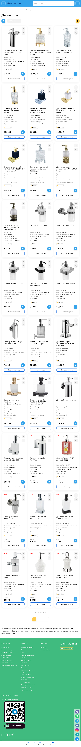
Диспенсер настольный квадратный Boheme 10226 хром (39, 169)
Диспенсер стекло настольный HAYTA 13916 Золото (66, 169)
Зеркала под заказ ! (7, 663)
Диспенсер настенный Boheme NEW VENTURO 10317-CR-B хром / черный (39, 112)
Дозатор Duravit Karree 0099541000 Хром (39, 343)
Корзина (43, 647)
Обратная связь (6, 660)
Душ (22, 652)
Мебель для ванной (27, 647)
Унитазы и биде (26, 660)
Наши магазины (6, 652)
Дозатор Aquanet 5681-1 (13, 283)
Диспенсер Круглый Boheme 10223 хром (64, 51)
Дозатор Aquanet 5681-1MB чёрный (39, 284)
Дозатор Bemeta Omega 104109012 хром (13, 343)
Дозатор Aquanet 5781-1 (66, 283)
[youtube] (12, 735)
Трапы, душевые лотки (28, 677)
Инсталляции (25, 665)
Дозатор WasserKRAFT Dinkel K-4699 (39, 576)
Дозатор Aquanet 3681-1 (39, 225)
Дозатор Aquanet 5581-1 (66, 225)
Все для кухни (25, 682)
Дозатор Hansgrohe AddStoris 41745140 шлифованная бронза (12, 402)
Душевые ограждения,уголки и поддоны (28, 670)
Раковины (24, 663)
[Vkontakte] (3, 735)
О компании (5, 647)
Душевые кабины (26, 674)
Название (12, 21)
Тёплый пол (24, 680)
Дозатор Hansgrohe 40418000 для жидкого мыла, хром (65, 344)
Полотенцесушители (27, 655)
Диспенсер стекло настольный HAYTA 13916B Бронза (11, 227)
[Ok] (8, 735)
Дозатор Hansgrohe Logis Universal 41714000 (13, 459)
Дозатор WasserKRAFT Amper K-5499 (39, 518)
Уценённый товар (26, 690)
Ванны (23, 657)
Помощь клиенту (6, 650)
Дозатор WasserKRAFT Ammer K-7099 (13, 518)
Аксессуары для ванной (15, 10)
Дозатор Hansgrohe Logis (66, 400)
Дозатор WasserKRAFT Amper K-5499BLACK (65, 518)
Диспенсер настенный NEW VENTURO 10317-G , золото (66, 111)
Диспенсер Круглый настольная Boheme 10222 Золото (14, 111)
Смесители (24, 650)
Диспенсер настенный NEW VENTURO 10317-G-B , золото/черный (14, 169)
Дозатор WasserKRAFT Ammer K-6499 (65, 459)
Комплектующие (26, 687)
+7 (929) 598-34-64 (68, 644)
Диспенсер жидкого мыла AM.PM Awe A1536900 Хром (14, 52)
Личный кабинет (45, 650)
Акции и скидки (6, 655)
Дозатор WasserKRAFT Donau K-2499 (65, 576)
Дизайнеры (5, 657)
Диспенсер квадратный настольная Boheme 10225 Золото (40, 52)
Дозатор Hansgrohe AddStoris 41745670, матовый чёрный (38, 402)
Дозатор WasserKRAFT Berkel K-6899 (13, 576)
